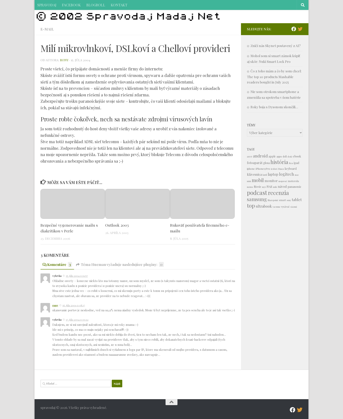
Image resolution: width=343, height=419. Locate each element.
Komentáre (59, 264)
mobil (258, 180)
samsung (257, 199)
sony (289, 200)
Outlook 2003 (117, 225)
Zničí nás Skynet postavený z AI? (276, 45)
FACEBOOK (71, 4)
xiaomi (293, 206)
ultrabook (264, 206)
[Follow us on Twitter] (300, 29)
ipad (296, 163)
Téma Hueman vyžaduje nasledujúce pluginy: (122, 264)
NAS (269, 187)
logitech (286, 174)
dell (285, 156)
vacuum (276, 206)
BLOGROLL (95, 4)
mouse (250, 186)
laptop (273, 174)
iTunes (281, 168)
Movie (257, 187)
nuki (275, 186)
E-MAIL (47, 29)
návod (282, 186)
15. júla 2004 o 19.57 (77, 275)
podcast (257, 192)
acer (249, 156)
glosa (266, 163)
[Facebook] (293, 29)
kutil (265, 174)
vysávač (285, 206)
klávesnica (254, 174)
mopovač (282, 181)
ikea (291, 163)
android (260, 155)
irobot (274, 168)
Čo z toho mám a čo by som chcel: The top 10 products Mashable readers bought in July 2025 (274, 76)
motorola (293, 181)
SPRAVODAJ (46, 4)
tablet (297, 199)
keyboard (291, 169)
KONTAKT (119, 4)
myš (264, 186)
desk (289, 156)
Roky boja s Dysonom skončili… (274, 107)
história (279, 161)
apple (272, 156)
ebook (297, 156)
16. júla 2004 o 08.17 (74, 305)
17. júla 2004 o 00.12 (77, 319)
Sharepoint (273, 200)
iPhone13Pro (263, 168)
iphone (251, 168)
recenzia (278, 192)
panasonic (294, 187)
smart (282, 200)
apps (279, 156)
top (251, 205)
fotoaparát (254, 163)
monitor (271, 180)
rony (64, 60)
